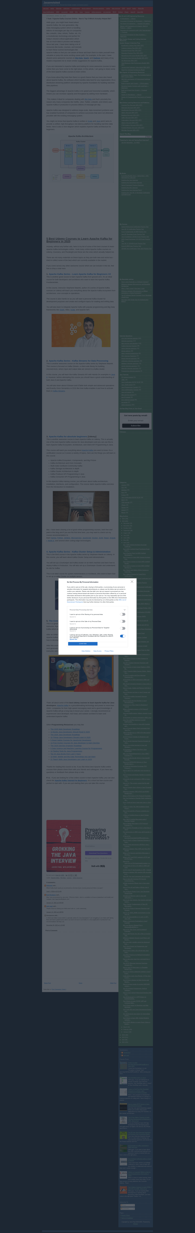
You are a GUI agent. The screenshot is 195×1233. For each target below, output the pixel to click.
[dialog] (97, 616)
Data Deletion (86, 651)
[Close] (133, 582)
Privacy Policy (109, 651)
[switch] (122, 614)
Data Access (97, 651)
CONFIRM (83, 643)
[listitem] (97, 610)
